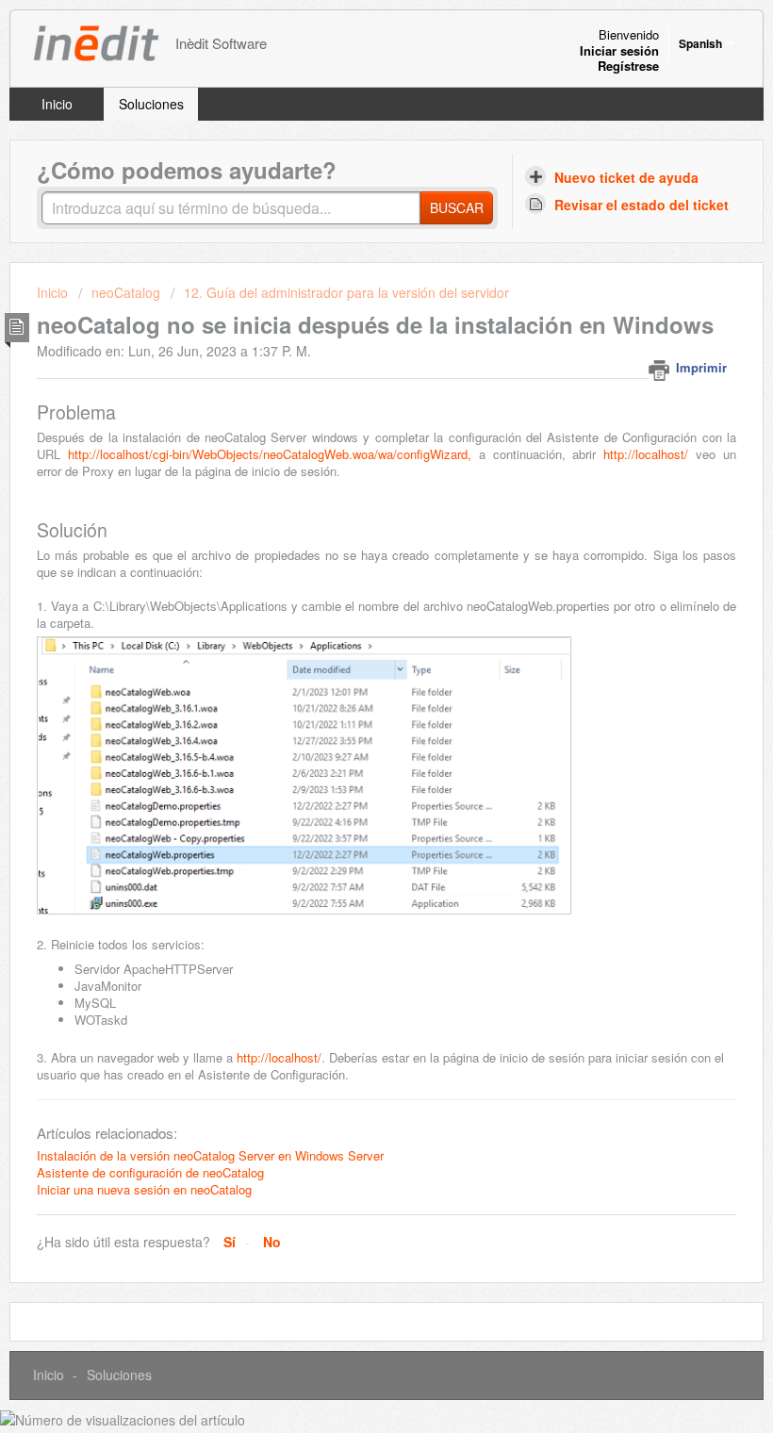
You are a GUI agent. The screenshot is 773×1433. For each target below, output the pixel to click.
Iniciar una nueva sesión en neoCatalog (144, 1189)
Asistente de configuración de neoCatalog (150, 1172)
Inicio (57, 103)
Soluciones (151, 103)
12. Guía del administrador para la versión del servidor (346, 292)
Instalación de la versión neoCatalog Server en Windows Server (210, 1155)
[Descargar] (352, 712)
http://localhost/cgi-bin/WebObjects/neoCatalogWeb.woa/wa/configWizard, (269, 454)
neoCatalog (125, 292)
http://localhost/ (645, 454)
